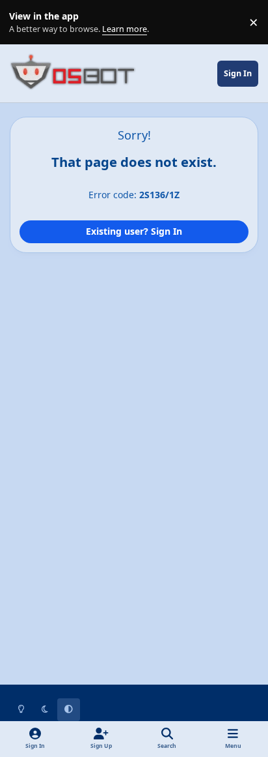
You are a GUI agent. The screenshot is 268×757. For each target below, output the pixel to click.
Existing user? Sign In (134, 231)
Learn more (25, 22)
